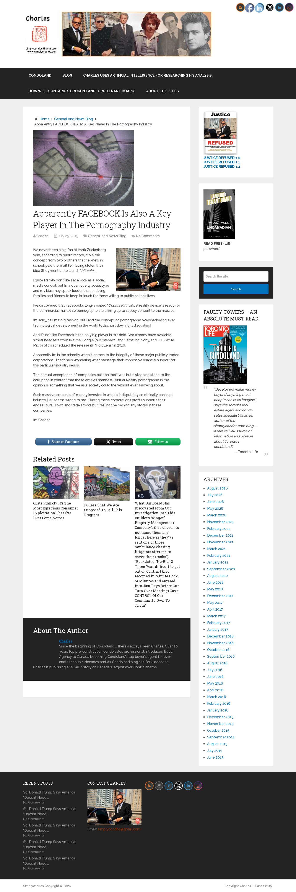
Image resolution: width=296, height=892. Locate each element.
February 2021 (218, 556)
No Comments (148, 236)
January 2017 (217, 630)
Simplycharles (33, 886)
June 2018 (215, 582)
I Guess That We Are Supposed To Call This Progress (103, 510)
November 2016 (220, 643)
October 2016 (218, 650)
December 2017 (220, 596)
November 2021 (220, 542)
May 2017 (215, 603)
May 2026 (215, 508)
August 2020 (217, 576)
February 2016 (218, 703)
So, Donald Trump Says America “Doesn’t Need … (49, 795)
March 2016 (216, 697)
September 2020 (221, 569)
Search (236, 289)
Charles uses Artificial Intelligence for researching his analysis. (148, 75)
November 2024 (220, 522)
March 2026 (216, 515)
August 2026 (217, 488)
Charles (42, 236)
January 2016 (217, 710)
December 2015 (220, 717)
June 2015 (215, 757)
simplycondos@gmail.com (119, 829)
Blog (67, 75)
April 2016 (215, 690)
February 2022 (218, 529)
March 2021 (216, 549)
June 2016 (215, 677)
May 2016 (215, 683)
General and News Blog (73, 119)
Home (44, 119)
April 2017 (215, 609)
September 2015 (220, 737)
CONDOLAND (40, 75)
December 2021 (220, 535)
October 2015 (218, 730)
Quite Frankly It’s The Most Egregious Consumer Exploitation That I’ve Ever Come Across (55, 510)
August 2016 (217, 663)
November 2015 (220, 724)
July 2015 (214, 751)
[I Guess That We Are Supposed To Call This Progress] (107, 483)
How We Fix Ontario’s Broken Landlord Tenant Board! (82, 91)
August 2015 (217, 744)
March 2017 (216, 616)
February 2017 (218, 623)
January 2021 (217, 562)
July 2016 (214, 670)
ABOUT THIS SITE (161, 91)
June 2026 (215, 502)
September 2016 (221, 656)
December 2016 (220, 636)
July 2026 (215, 495)
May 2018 (215, 589)
